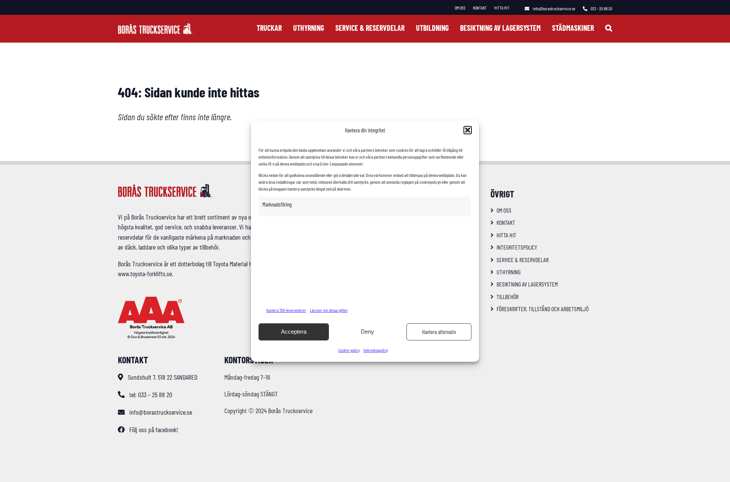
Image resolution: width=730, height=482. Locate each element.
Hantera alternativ (439, 331)
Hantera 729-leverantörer (286, 310)
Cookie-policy (349, 350)
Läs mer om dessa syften (329, 310)
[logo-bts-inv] (156, 26)
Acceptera (293, 331)
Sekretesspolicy (375, 350)
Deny (367, 331)
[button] (467, 130)
